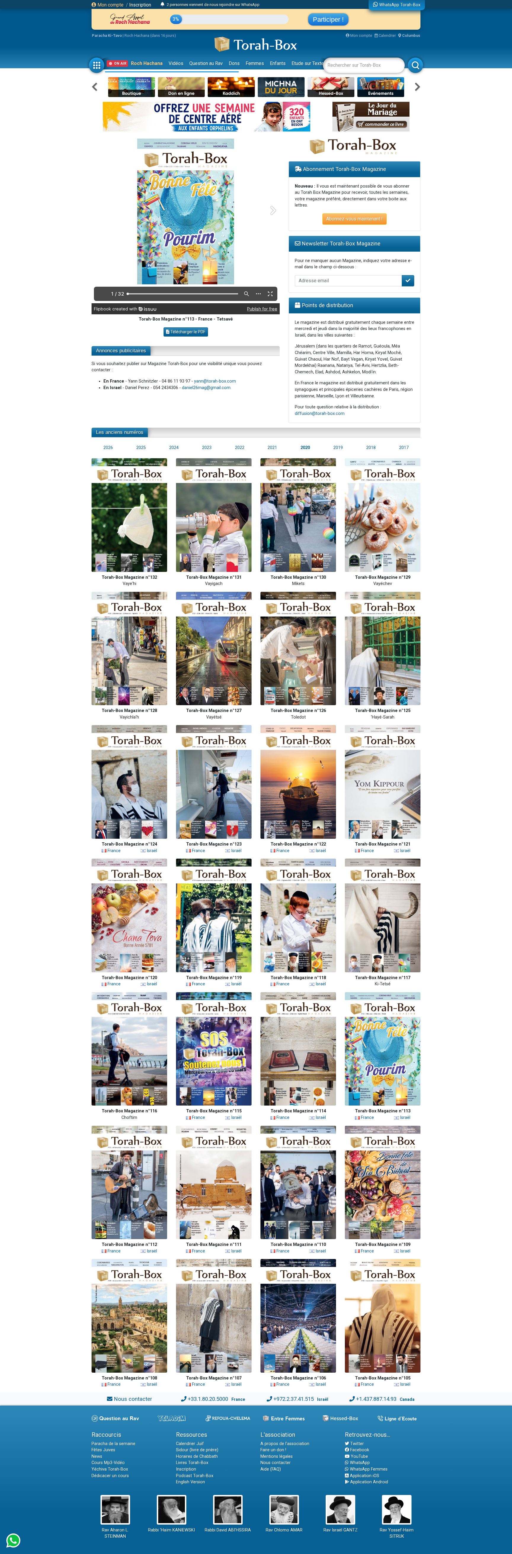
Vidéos (176, 63)
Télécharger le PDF (187, 331)
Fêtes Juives (103, 1449)
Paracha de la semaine (113, 1443)
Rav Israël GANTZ (341, 1530)
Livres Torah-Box (192, 1462)
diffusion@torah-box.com (320, 413)
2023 (207, 447)
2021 (272, 447)
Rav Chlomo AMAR (284, 1530)
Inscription (140, 5)
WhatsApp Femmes (368, 1469)
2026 (108, 447)
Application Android (368, 1482)
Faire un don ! (273, 1449)
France (113, 850)
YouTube (359, 1456)
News (97, 1456)
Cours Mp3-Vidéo (108, 1462)
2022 (239, 447)
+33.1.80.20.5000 (208, 1399)
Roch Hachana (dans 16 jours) (150, 35)
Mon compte (110, 5)
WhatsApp (359, 1462)
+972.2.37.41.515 (293, 1399)
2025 (141, 447)
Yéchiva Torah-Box (110, 1469)
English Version (190, 1482)
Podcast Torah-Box (194, 1475)
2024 (174, 447)
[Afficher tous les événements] (162, 4)
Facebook (359, 1449)
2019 (338, 447)
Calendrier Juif (190, 1443)
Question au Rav (206, 63)
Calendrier (387, 35)
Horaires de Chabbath (197, 1456)
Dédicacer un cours (110, 1475)
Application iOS (364, 1475)
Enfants (278, 63)
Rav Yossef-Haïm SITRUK (397, 1533)
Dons (234, 63)
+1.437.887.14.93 (376, 1399)
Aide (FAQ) (270, 1469)
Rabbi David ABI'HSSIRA (228, 1530)
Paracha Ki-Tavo (107, 35)
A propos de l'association (284, 1443)
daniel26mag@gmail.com (206, 387)
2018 (371, 447)
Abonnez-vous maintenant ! (354, 219)
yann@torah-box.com (215, 381)
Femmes (255, 63)
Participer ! (328, 19)
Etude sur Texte (308, 63)
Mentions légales (276, 1456)
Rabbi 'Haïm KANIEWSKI (171, 1530)
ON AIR (120, 63)
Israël (151, 850)
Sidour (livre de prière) (197, 1449)
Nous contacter (133, 1399)
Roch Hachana (147, 63)
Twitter (356, 1443)
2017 (404, 447)
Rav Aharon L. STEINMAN (115, 1533)
